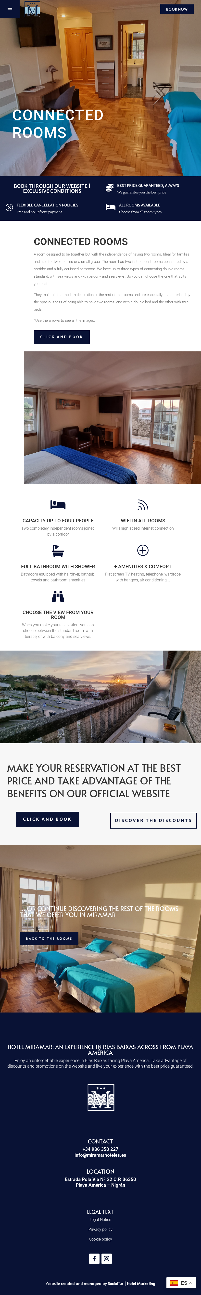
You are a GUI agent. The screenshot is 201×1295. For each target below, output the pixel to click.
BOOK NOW (177, 9)
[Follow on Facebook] (94, 1259)
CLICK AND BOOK (61, 337)
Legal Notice (100, 1219)
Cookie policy (100, 1239)
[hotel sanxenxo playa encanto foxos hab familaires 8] (112, 482)
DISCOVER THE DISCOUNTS (153, 820)
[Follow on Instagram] (106, 1259)
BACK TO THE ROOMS (49, 938)
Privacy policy (100, 1229)
